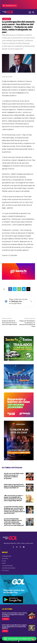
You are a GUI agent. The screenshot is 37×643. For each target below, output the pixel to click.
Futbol (5, 618)
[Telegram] (24, 289)
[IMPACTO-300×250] (19, 390)
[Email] (28, 289)
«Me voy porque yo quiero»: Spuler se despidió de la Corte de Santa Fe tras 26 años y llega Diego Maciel (13, 498)
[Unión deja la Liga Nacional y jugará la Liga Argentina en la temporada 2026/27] (30, 487)
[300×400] (19, 462)
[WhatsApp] (19, 289)
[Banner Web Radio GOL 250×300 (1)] (19, 362)
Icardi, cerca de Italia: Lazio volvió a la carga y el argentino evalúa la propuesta (14, 476)
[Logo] (8, 12)
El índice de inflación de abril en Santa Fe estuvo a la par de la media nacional (9, 322)
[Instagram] (16, 547)
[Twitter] (15, 289)
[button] (19, 639)
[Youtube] (23, 547)
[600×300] (18, 281)
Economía (6, 19)
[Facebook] (10, 289)
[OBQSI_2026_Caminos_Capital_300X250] (19, 419)
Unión (5, 631)
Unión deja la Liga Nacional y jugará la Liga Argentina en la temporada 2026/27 (14, 486)
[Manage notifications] (33, 639)
